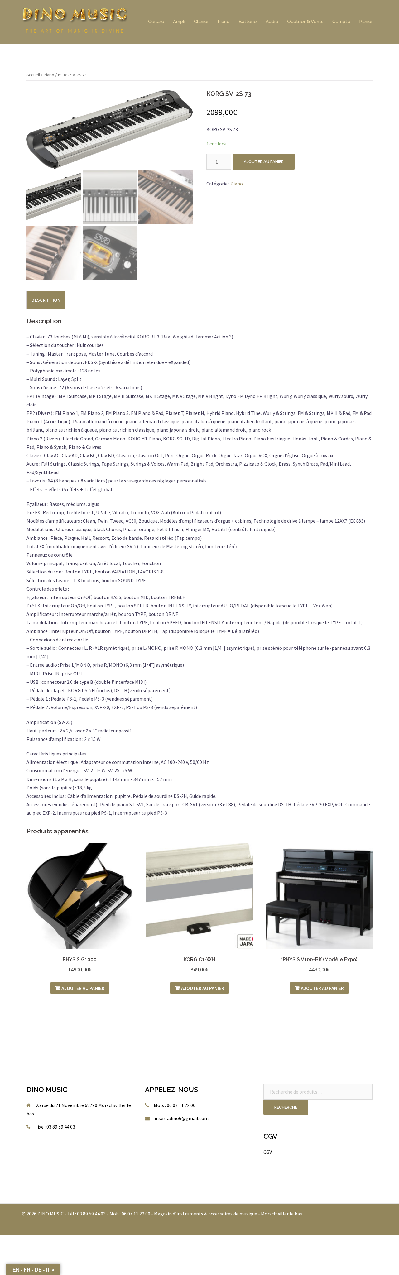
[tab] (45, 300)
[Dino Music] (74, 21)
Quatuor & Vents (305, 21)
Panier (366, 21)
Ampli (179, 21)
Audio (272, 21)
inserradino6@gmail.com (182, 1118)
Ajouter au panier (264, 161)
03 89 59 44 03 (91, 1213)
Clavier (201, 21)
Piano (224, 21)
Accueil (33, 75)
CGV (267, 1152)
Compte (341, 21)
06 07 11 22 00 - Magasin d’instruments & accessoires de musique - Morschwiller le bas (212, 1213)
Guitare (156, 21)
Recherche (285, 1107)
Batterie (247, 21)
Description (45, 300)
